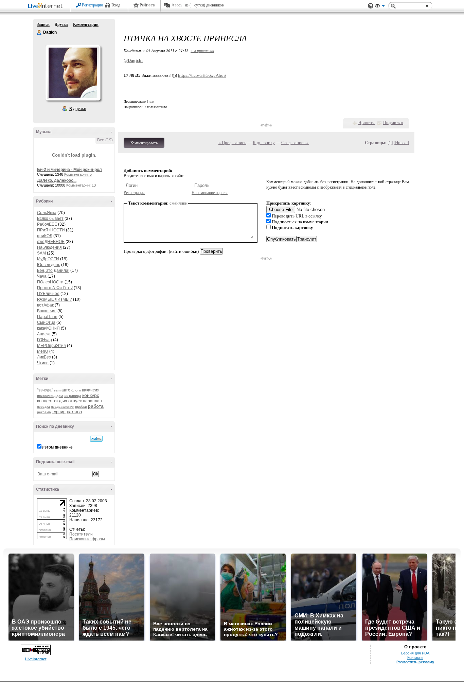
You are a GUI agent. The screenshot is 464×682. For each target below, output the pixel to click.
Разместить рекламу (415, 662)
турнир (59, 411)
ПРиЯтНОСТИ (51, 230)
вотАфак (45, 305)
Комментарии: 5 (78, 174)
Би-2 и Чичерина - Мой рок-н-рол (69, 169)
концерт (45, 400)
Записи (43, 24)
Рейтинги (147, 5)
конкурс (90, 395)
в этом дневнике (57, 447)
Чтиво (43, 363)
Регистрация (92, 5)
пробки (81, 406)
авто (65, 390)
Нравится (366, 122)
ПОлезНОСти (50, 282)
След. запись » (295, 142)
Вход (115, 5)
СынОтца (46, 322)
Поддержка (370, 6)
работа (96, 406)
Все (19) (105, 140)
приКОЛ (44, 235)
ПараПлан (47, 316)
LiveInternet (46, 6)
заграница (72, 396)
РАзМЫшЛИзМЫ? (54, 299)
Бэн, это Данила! (53, 270)
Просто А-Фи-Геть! (55, 287)
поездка (43, 406)
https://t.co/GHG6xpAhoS (202, 75)
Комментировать (144, 143)
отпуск (75, 400)
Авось (177, 5)
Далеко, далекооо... (56, 180)
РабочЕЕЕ (47, 224)
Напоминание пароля (210, 192)
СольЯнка (46, 212)
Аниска (44, 334)
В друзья (77, 108)
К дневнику (264, 142)
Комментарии (86, 24)
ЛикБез (44, 357)
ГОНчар (44, 339)
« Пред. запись (232, 142)
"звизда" (45, 390)
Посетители (81, 534)
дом (59, 396)
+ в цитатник (202, 50)
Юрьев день (48, 264)
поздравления (62, 406)
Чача (42, 276)
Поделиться (393, 122)
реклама (44, 412)
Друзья (61, 24)
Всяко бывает (50, 218)
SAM (41, 253)
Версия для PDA (415, 653)
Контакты (415, 657)
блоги (76, 390)
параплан (92, 401)
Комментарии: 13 (81, 185)
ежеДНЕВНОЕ (51, 241)
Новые (401, 142)
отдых (60, 400)
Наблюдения (49, 247)
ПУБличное (48, 293)
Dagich (39, 32)
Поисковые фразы (87, 539)
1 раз (150, 101)
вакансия (91, 390)
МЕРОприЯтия (51, 345)
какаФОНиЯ (48, 328)
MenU (42, 351)
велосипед (46, 396)
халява (74, 411)
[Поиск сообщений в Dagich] (96, 439)
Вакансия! (46, 311)
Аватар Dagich (72, 72)
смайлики (178, 203)
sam (57, 390)
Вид (380, 7)
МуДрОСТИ (48, 259)
